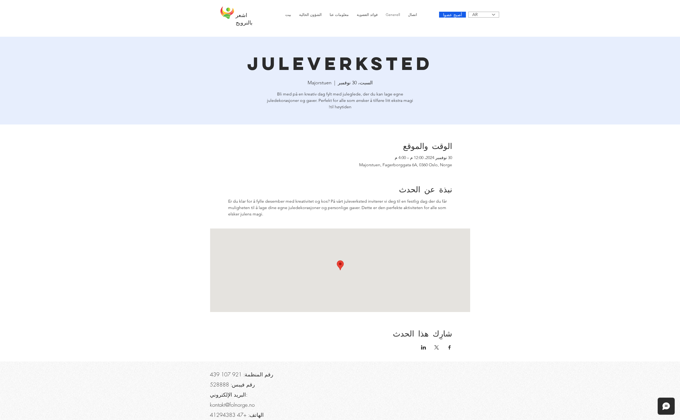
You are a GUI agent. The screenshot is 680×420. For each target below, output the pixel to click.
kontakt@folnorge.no (232, 404)
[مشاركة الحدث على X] (436, 347)
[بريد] (150, 5)
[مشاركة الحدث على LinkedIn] (423, 347)
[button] (239, 5)
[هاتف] (218, 5)
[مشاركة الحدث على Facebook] (449, 347)
